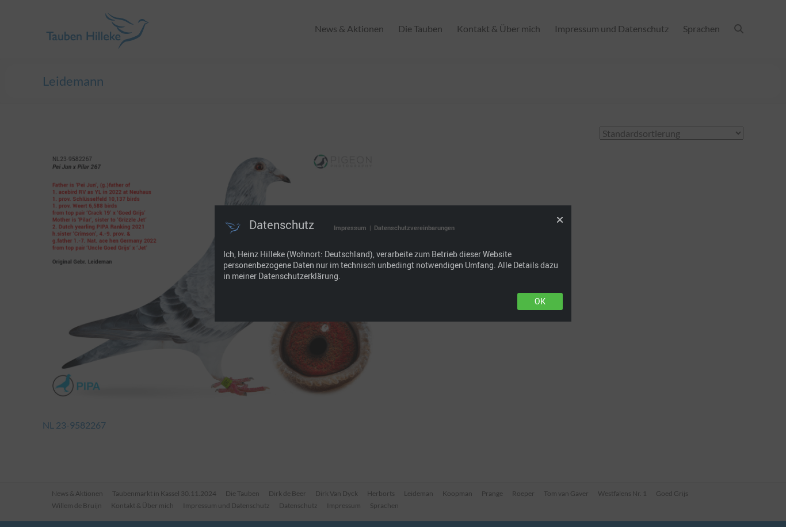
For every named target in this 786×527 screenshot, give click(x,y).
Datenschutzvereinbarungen (414, 227)
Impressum (350, 227)
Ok (540, 301)
